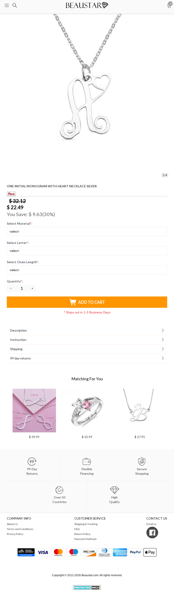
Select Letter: (18, 243)
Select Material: (19, 223)
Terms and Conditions (20, 529)
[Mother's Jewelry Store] (87, 4)
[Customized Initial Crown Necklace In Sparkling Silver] (101, 410)
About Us (12, 524)
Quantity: (15, 281)
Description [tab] (18, 330)
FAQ (77, 529)
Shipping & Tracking (85, 524)
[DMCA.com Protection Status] (87, 587)
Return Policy (82, 534)
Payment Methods (85, 539)
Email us (151, 524)
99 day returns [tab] (20, 358)
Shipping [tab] (16, 349)
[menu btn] (6, 5)
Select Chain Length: (23, 262)
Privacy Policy (15, 534)
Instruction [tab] (18, 340)
